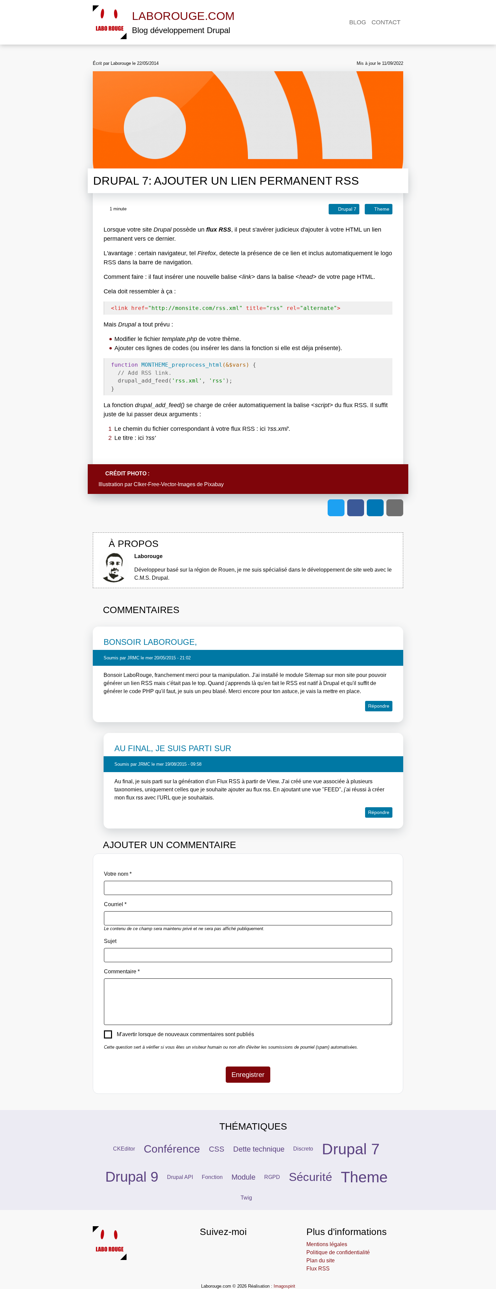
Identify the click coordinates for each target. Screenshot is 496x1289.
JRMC (133, 657)
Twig (246, 1198)
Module (243, 1177)
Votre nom (116, 874)
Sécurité (310, 1176)
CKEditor (124, 1149)
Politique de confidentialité (338, 1252)
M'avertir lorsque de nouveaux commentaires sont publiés (185, 1034)
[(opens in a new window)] (204, 1248)
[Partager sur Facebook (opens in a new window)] (355, 507)
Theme (364, 1176)
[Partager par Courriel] (394, 507)
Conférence (172, 1149)
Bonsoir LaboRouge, (150, 642)
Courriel (113, 904)
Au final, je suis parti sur (172, 748)
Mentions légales (326, 1244)
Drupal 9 (131, 1177)
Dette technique (258, 1149)
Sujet (110, 941)
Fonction (212, 1177)
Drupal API (180, 1177)
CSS (216, 1149)
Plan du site (320, 1260)
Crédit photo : (128, 473)
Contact (386, 22)
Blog (357, 22)
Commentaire (120, 971)
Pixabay (214, 484)
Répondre (378, 706)
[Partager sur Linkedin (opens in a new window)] (375, 507)
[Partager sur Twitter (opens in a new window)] (336, 507)
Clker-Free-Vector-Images (164, 484)
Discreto (303, 1149)
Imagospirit (284, 1286)
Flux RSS (318, 1268)
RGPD (272, 1177)
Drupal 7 (351, 1148)
